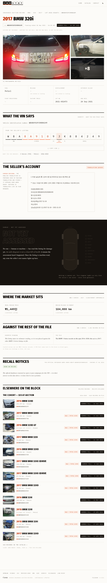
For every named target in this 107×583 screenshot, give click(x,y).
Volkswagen (52, 573)
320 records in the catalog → (15, 545)
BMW (29, 12)
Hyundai (12, 573)
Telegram (95, 577)
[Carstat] (13, 3)
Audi (37, 573)
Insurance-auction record (14, 12)
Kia (18, 573)
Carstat (5, 577)
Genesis (43, 573)
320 (34, 12)
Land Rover (61, 573)
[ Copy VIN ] (53, 148)
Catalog (87, 3)
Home (80, 3)
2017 (40, 12)
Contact (96, 3)
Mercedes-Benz (26, 573)
